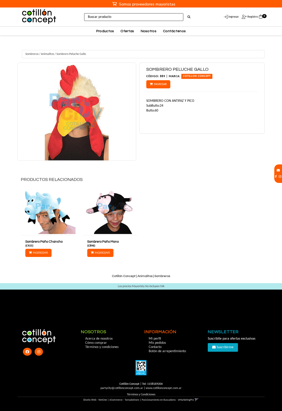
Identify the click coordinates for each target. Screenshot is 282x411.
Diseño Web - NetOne (95, 400)
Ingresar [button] (233, 17)
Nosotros (148, 31)
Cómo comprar (96, 343)
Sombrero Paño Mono (103, 241)
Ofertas (127, 31)
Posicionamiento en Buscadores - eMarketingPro (168, 400)
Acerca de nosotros (99, 338)
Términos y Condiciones (141, 394)
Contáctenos (174, 31)
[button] (278, 170)
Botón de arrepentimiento (167, 351)
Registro (252, 17)
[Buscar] (189, 17)
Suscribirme (225, 347)
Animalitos (47, 54)
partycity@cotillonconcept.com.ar (121, 388)
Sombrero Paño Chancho (44, 241)
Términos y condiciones (102, 347)
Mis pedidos (157, 343)
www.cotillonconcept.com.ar (164, 388)
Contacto (155, 347)
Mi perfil (155, 338)
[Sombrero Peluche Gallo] (77, 111)
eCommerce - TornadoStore (124, 400)
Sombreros (32, 54)
